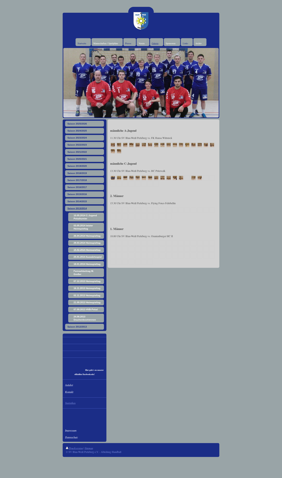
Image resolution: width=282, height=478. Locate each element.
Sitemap (89, 448)
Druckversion (76, 448)
